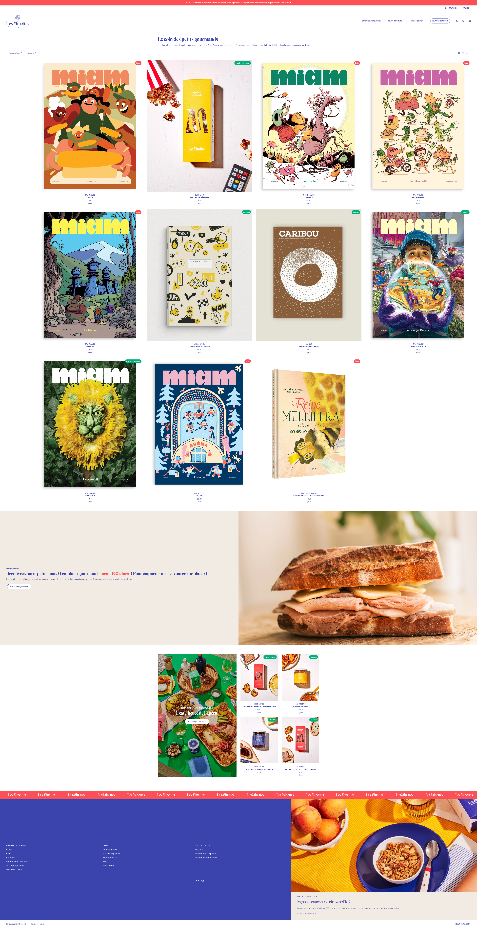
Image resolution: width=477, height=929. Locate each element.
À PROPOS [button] (106, 846)
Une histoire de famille (109, 849)
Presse (104, 862)
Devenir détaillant (108, 866)
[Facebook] (197, 881)
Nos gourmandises (451, 8)
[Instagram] (202, 881)
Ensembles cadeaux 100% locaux (17, 862)
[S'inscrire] (469, 913)
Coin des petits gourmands (15, 866)
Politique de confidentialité (16, 924)
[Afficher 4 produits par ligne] (468, 53)
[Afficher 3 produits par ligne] (463, 53)
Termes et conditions (38, 924)
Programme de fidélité (109, 857)
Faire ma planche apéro (197, 721)
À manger (9, 849)
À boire (8, 854)
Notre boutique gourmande (111, 854)
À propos (466, 8)
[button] (440, 21)
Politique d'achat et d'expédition (205, 854)
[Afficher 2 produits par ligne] (459, 53)
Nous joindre (199, 849)
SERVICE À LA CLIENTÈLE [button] (203, 846)
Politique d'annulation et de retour (206, 857)
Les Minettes (461, 924)
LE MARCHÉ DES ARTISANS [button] (16, 846)
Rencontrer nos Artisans (14, 870)
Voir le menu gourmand (19, 586)
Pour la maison (11, 857)
